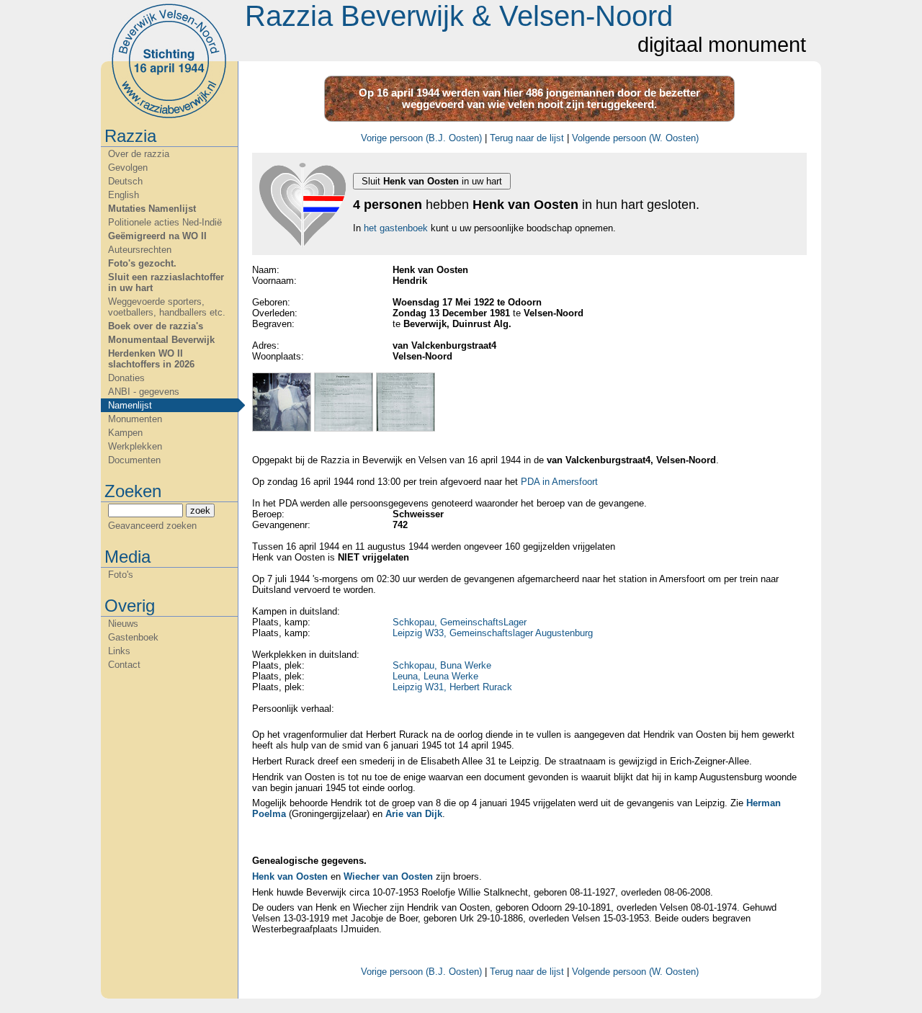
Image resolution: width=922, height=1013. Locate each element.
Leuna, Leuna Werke (435, 676)
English (123, 194)
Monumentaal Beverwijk (161, 339)
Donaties (126, 377)
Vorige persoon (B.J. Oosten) (421, 138)
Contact (124, 664)
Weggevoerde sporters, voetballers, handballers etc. (166, 307)
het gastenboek (396, 228)
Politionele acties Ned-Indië (165, 222)
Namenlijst (130, 405)
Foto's (120, 574)
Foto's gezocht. (142, 263)
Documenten (134, 460)
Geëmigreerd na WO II (157, 236)
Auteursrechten (139, 249)
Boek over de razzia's (155, 326)
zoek (200, 510)
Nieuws (123, 623)
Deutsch (125, 181)
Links (119, 651)
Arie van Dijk (413, 813)
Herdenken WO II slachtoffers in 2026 (151, 359)
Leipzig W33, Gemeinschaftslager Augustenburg (493, 633)
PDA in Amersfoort (559, 481)
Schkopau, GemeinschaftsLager (460, 622)
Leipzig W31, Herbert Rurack (452, 687)
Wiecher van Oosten (388, 876)
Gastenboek (133, 637)
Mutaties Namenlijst (152, 208)
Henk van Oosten (290, 876)
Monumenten (135, 419)
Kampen (125, 432)
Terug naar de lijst (527, 138)
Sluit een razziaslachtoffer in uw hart (166, 282)
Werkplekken (135, 446)
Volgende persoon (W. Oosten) (635, 138)
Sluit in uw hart (432, 181)
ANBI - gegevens (143, 391)
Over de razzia (138, 153)
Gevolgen (128, 167)
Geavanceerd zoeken (152, 525)
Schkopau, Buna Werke (442, 665)
